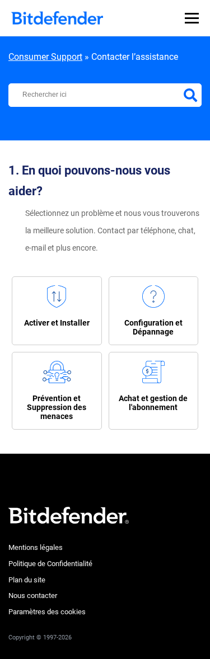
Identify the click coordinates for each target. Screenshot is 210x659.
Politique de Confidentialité (50, 563)
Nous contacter (32, 595)
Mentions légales (35, 547)
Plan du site (26, 580)
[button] (57, 310)
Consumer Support (45, 56)
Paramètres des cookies (47, 612)
